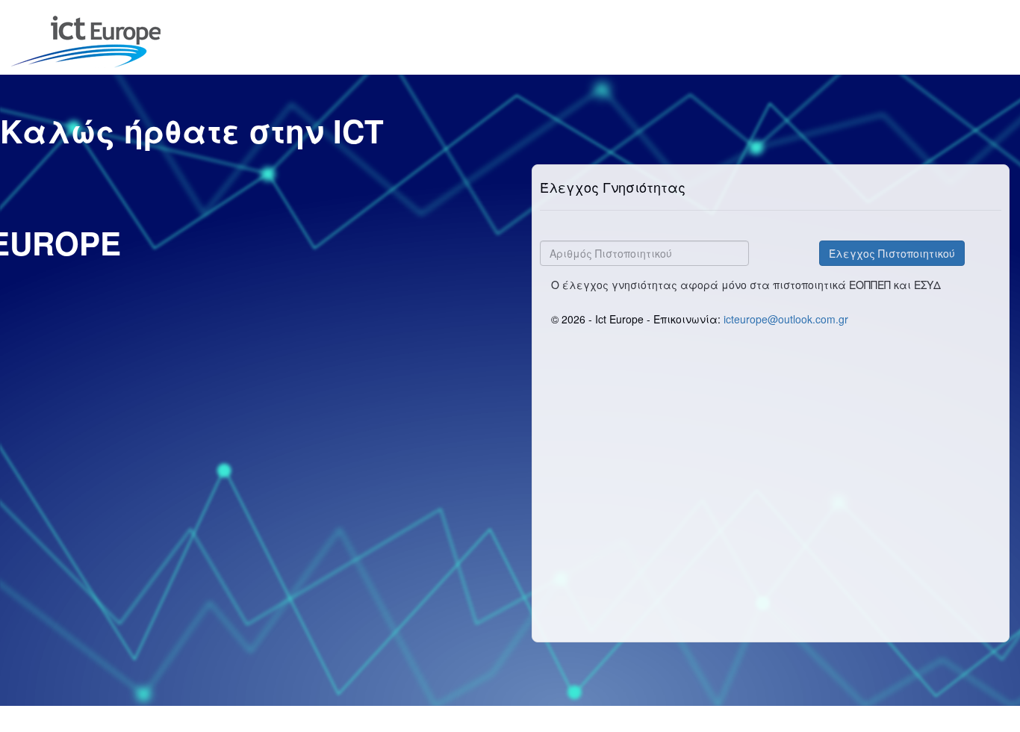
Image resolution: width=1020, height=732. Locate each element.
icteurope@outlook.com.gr (786, 318)
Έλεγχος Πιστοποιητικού (892, 253)
